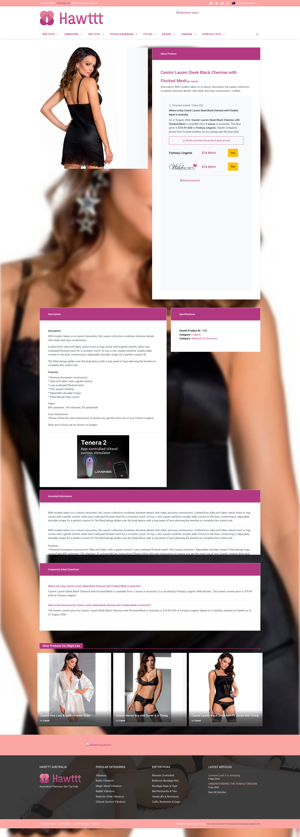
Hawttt (202, 823)
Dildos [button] (167, 34)
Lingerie (196, 334)
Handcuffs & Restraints (165, 796)
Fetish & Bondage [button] (122, 34)
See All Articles (217, 792)
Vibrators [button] (72, 34)
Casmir (46, 720)
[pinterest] (222, 3)
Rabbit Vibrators (105, 791)
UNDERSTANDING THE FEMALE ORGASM (232, 783)
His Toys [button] (94, 34)
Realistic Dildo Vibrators (110, 796)
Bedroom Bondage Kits (165, 780)
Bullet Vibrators (105, 780)
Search (95, 823)
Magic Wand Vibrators (109, 786)
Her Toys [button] (48, 34)
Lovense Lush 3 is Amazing (224, 775)
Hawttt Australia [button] (245, 3)
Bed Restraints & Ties (164, 791)
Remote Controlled (163, 775)
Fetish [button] (148, 34)
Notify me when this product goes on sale (207, 140)
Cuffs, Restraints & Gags (166, 801)
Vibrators (101, 775)
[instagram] (228, 3)
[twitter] (216, 3)
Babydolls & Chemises (204, 338)
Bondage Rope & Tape (164, 786)
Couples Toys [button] (212, 34)
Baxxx (69, 3)
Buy (233, 152)
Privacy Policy (48, 823)
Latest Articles (81, 823)
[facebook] (211, 3)
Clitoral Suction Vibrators (110, 801)
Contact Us (65, 823)
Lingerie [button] (187, 34)
